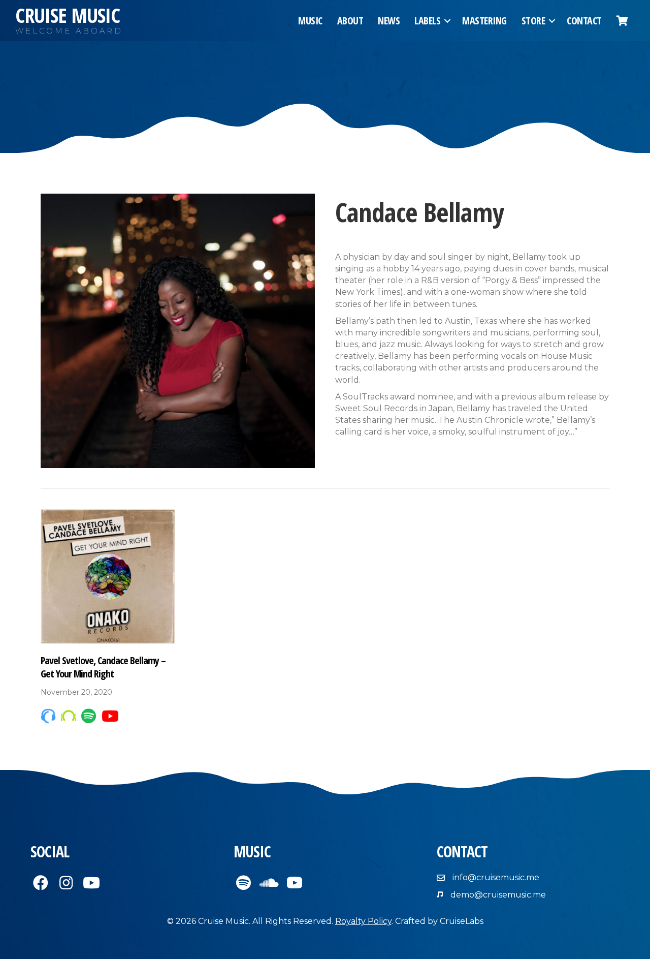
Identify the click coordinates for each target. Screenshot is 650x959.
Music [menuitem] (310, 20)
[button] (447, 21)
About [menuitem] (350, 20)
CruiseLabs (461, 921)
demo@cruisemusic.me (498, 895)
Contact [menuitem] (584, 20)
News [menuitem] (389, 20)
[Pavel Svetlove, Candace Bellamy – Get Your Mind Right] (108, 575)
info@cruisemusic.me (495, 877)
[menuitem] (622, 21)
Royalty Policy (363, 921)
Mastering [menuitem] (484, 20)
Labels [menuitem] (427, 20)
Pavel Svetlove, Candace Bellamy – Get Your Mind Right (103, 667)
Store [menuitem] (533, 20)
